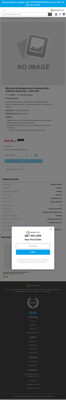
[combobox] (26, 14)
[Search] (50, 14)
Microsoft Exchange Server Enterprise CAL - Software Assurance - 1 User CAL (16, 273)
